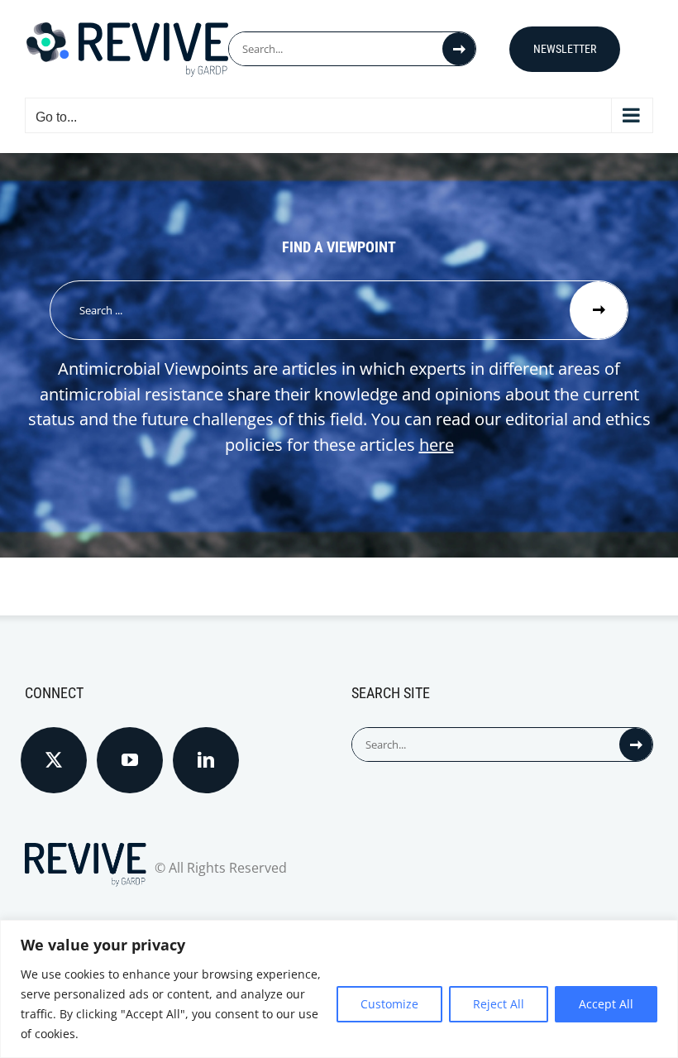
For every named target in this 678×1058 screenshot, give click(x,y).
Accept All (606, 1004)
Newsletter (564, 48)
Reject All (498, 1004)
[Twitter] (54, 760)
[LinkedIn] (206, 760)
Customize (389, 1004)
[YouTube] (130, 760)
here (436, 444)
